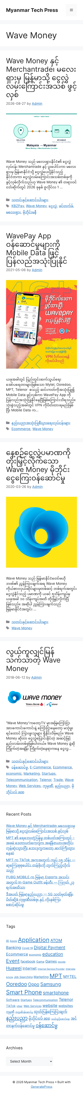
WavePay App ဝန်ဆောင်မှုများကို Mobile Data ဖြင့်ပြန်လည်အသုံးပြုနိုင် (36, 248)
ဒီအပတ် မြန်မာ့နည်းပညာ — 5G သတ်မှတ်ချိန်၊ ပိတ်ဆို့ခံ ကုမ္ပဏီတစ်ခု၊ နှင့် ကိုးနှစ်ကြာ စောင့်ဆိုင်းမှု (39, 899)
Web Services (30, 786)
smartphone (56, 992)
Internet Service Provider (51, 969)
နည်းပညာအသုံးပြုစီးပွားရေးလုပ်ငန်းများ (40, 423)
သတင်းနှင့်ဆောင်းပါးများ (29, 200)
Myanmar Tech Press (32, 10)
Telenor (45, 780)
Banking (13, 947)
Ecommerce (20, 429)
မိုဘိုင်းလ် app (39, 1018)
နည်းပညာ (62, 786)
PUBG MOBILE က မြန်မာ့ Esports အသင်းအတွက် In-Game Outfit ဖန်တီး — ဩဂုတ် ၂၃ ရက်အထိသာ (40, 882)
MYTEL (70, 976)
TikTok (11, 1006)
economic (14, 774)
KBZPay (17, 206)
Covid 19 (27, 948)
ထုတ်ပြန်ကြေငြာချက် (50, 1011)
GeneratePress (41, 1087)
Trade (58, 780)
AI (7, 941)
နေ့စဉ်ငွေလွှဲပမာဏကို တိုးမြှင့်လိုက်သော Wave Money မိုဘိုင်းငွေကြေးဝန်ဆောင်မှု (38, 465)
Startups (49, 774)
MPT (56, 975)
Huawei (14, 968)
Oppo (33, 984)
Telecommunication (21, 780)
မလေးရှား (13, 212)
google (61, 961)
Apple (13, 941)
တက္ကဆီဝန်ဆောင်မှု (24, 1012)
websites (65, 1006)
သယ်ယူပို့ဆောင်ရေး (60, 1019)
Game (40, 961)
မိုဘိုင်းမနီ (29, 212)
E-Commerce (40, 767)
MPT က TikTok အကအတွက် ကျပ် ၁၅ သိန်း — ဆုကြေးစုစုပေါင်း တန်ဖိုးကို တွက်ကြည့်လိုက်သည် (40, 865)
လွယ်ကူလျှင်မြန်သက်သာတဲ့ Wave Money (33, 660)
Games (51, 961)
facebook (28, 961)
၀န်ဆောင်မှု (19, 767)
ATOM (56, 940)
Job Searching (23, 977)
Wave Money (36, 206)
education (52, 954)
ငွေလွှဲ (53, 206)
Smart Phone (24, 992)
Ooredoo (16, 984)
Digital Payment (49, 947)
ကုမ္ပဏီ (48, 786)
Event (13, 961)
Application (33, 939)
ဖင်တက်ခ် (66, 206)
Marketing (32, 774)
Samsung (50, 984)
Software (13, 1000)
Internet (30, 968)
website (50, 1005)
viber (20, 1006)
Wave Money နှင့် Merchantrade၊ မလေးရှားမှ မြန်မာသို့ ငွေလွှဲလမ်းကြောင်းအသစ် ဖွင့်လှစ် (41, 77)
